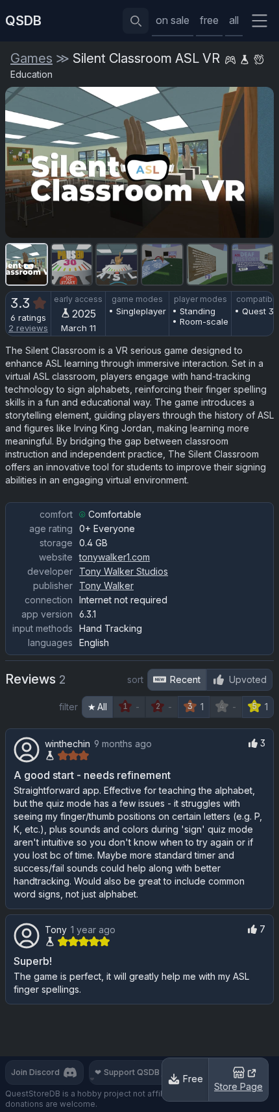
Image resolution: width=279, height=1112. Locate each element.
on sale (172, 20)
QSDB (23, 21)
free (209, 20)
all (234, 20)
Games (31, 58)
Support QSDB (127, 1072)
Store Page (238, 1086)
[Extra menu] (259, 20)
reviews (28, 328)
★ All (97, 706)
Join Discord (35, 1072)
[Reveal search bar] (136, 21)
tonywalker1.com (114, 556)
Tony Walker (106, 585)
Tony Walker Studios (123, 571)
